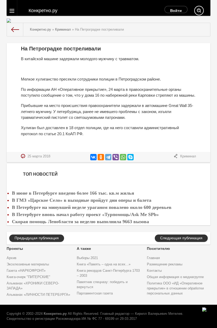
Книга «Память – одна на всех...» (103, 264)
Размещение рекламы (164, 264)
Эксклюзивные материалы (28, 264)
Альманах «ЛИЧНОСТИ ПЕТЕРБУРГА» (38, 295)
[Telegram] (108, 157)
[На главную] (15, 29)
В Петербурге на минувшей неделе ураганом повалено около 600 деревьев (91, 207)
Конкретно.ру (55, 314)
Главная (153, 258)
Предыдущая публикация (37, 238)
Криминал (188, 156)
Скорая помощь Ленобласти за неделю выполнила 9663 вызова (80, 221)
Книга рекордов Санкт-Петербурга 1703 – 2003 (108, 273)
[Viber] (115, 157)
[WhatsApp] (123, 157)
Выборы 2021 (87, 258)
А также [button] (84, 248)
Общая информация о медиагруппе (175, 277)
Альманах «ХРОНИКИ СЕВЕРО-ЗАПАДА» (33, 286)
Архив (11, 258)
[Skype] (130, 157)
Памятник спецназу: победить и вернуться (102, 284)
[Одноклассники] (101, 157)
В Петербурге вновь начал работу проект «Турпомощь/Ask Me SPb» (85, 214)
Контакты (154, 271)
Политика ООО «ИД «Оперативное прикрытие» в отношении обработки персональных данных (175, 288)
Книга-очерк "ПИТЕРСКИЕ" (28, 277)
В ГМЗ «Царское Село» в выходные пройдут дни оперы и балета (81, 200)
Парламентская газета (95, 293)
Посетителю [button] (158, 248)
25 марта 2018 (39, 156)
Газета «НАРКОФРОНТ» (26, 271)
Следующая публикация (181, 238)
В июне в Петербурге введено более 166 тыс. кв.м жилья (73, 193)
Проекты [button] (15, 248)
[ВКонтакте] (93, 157)
